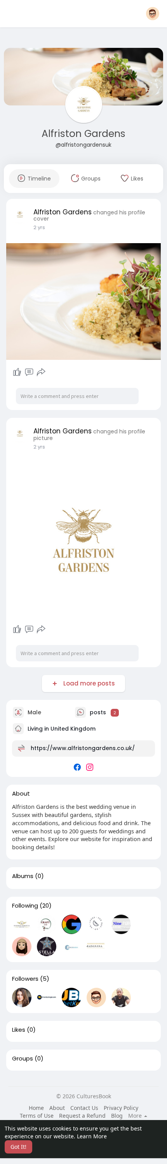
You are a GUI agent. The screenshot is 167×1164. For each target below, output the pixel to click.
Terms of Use (37, 1115)
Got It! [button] (18, 1146)
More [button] (135, 1115)
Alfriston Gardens (83, 133)
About (57, 1107)
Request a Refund (82, 1115)
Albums (22, 876)
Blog (117, 1115)
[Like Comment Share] (29, 372)
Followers (25, 979)
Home (36, 1107)
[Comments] (29, 372)
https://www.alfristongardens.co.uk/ (83, 748)
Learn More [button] (92, 1136)
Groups (22, 1058)
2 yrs (39, 227)
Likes (18, 1030)
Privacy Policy (121, 1107)
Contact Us (84, 1107)
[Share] (41, 372)
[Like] (17, 372)
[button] (152, 13)
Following (25, 906)
